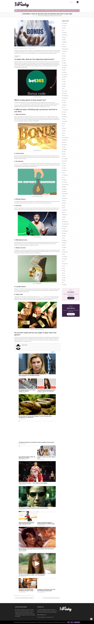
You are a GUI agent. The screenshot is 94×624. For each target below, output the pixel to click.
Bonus (22, 595)
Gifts (64, 123)
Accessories (65, 23)
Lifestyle (64, 179)
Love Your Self (65, 184)
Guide (64, 130)
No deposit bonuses (17, 163)
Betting (26, 48)
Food (64, 107)
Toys (64, 268)
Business (64, 46)
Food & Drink (65, 109)
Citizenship (65, 65)
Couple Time (65, 74)
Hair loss (64, 142)
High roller (24, 595)
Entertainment (57, 10)
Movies (37, 10)
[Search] (77, 2)
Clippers (64, 67)
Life (63, 177)
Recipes (64, 228)
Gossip (64, 128)
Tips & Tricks (65, 263)
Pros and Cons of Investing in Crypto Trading (51, 597)
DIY (63, 88)
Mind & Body (65, 193)
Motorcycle (65, 198)
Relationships (47, 10)
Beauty (64, 37)
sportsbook (42, 296)
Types (33, 595)
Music (64, 205)
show (19, 56)
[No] (92, 622)
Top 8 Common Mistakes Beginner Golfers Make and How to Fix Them (25, 597)
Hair (64, 135)
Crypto (64, 81)
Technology (65, 256)
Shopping (64, 240)
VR (63, 282)
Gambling (65, 116)
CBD (64, 58)
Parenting (64, 10)
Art (63, 30)
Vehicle (64, 277)
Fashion (64, 102)
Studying (64, 247)
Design (64, 86)
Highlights (65, 149)
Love (41, 10)
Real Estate (65, 226)
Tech (64, 254)
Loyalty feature (28, 595)
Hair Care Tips (65, 137)
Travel (73, 10)
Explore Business (71, 314)
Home (20, 10)
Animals (64, 25)
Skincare (64, 242)
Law (64, 172)
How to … (65, 163)
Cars (64, 53)
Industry (64, 165)
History (64, 151)
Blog (64, 44)
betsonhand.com (17, 103)
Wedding (64, 284)
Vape (64, 275)
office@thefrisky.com (43, 614)
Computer (65, 72)
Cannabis (64, 51)
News (24, 10)
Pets (64, 219)
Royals (69, 10)
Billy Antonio (17, 48)
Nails (64, 207)
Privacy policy (77, 622)
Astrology (64, 32)
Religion (64, 233)
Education (65, 93)
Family (64, 100)
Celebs (33, 10)
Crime (64, 79)
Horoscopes (65, 158)
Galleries (64, 114)
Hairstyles (65, 144)
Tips (64, 261)
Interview (64, 170)
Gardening (65, 121)
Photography (65, 221)
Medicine (64, 191)
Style (52, 10)
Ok (68, 622)
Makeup (64, 186)
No (71, 622)
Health (28, 10)
